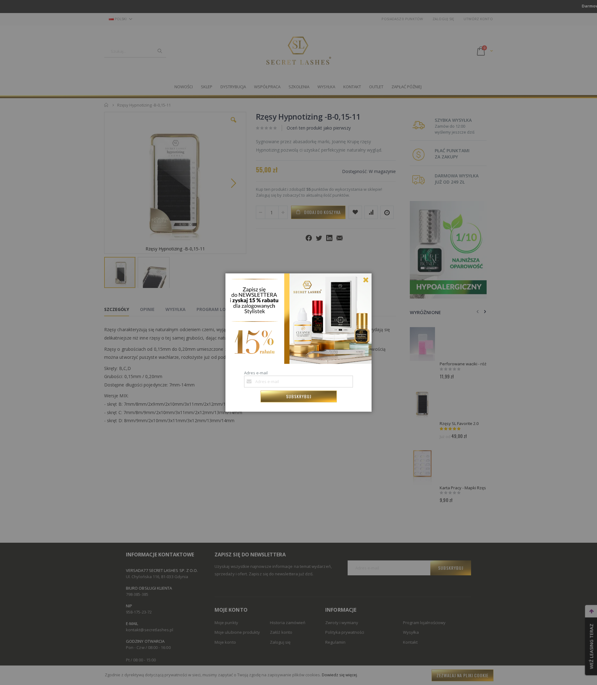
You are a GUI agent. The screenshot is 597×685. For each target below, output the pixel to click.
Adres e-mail (256, 373)
